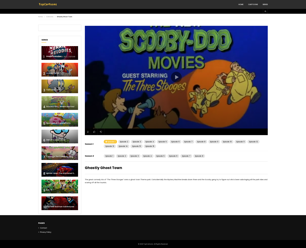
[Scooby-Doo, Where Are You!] (59, 103)
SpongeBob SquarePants (58, 123)
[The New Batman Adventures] (59, 203)
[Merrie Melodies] (59, 53)
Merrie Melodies (53, 56)
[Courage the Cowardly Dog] (59, 153)
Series (265, 4)
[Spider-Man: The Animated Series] (59, 170)
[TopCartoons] (47, 4)
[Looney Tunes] (59, 70)
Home (240, 4)
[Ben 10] (59, 186)
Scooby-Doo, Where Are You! (60, 106)
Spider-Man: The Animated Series (62, 173)
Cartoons (253, 4)
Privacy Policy (45, 232)
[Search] (265, 11)
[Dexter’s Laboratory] (59, 136)
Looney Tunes (53, 73)
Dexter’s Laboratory (55, 139)
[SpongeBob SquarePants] (59, 120)
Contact (43, 228)
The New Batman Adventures (60, 206)
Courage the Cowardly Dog (59, 156)
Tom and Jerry (53, 89)
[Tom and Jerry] (59, 86)
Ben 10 (49, 190)
